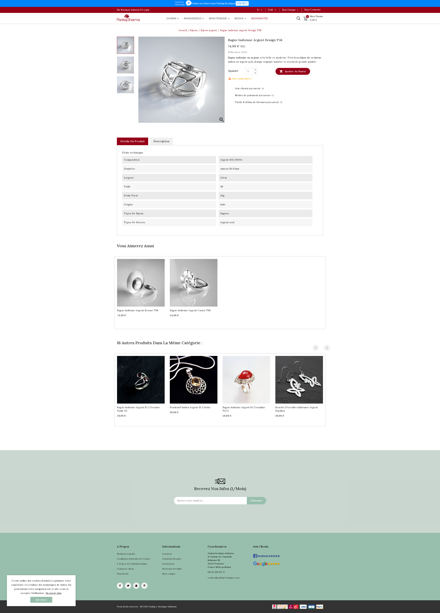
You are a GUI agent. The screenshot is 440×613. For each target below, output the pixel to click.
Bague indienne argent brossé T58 (137, 310)
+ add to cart (137, 281)
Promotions (168, 563)
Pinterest (144, 586)
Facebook (120, 586)
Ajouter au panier (292, 71)
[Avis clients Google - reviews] (266, 563)
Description (161, 141)
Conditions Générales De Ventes (133, 558)
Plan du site (123, 573)
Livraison (167, 553)
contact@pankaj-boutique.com (223, 577)
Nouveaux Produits (172, 568)
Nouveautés (259, 18)
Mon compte (168, 573)
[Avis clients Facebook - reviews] (266, 555)
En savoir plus (53, 593)
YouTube (136, 586)
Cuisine (172, 18)
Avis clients (261, 546)
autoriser (41, 599)
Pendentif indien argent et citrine (190, 407)
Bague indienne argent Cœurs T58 (190, 310)
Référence (234, 52)
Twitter (128, 586)
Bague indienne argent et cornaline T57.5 (244, 409)
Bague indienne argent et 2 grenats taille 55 (138, 409)
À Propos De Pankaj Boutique (132, 563)
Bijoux (241, 18)
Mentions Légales (126, 553)
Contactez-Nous (125, 568)
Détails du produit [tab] (132, 141)
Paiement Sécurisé (171, 558)
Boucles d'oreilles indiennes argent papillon (296, 409)
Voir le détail (144, 281)
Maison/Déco (194, 18)
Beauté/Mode (219, 18)
